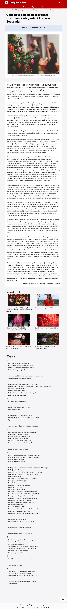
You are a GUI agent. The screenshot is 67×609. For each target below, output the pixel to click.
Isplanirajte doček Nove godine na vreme (21, 420)
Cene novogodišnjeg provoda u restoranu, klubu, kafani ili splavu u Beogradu (29, 18)
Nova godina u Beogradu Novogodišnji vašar (22, 496)
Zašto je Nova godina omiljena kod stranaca (22, 581)
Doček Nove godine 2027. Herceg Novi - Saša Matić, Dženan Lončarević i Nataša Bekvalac (19, 309)
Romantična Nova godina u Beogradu (20, 533)
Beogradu (53, 109)
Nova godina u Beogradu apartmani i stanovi (22, 491)
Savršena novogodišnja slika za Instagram (21, 540)
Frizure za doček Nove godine (17, 401)
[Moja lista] (63, 599)
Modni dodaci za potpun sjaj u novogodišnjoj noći (24, 455)
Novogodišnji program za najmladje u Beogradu (23, 513)
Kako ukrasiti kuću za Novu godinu (19, 436)
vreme (22, 276)
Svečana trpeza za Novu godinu (18, 553)
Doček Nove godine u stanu (17, 395)
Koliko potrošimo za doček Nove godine (21, 443)
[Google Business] (49, 607)
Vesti (59, 292)
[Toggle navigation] (59, 2)
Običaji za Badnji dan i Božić (17, 519)
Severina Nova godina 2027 (44, 308)
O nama (57, 284)
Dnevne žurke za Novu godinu (17, 391)
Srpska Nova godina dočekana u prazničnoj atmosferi (45, 347)
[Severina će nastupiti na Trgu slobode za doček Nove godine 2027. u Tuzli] (48, 300)
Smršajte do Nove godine (16, 544)
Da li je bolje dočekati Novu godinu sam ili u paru (23, 384)
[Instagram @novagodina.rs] (44, 607)
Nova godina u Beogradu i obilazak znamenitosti (23, 494)
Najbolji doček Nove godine (17, 470)
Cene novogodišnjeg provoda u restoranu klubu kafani (25, 376)
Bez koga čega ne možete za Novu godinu (21, 368)
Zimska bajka (12, 584)
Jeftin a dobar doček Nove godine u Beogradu (23, 426)
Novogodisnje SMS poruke (16, 507)
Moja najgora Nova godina (16, 461)
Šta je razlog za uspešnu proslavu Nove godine (23, 546)
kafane (14, 107)
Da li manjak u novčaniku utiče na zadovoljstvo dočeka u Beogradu (29, 386)
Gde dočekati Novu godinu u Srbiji (19, 407)
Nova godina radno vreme (16, 489)
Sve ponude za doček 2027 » (33, 28)
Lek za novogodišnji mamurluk (18, 449)
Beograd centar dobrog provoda (18, 363)
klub (33, 265)
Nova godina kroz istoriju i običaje (19, 485)
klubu (47, 85)
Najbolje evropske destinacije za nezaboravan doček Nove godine (29, 468)
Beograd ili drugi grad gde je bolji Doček (21, 365)
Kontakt (29, 607)
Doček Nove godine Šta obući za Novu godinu (23, 393)
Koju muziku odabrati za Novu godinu (20, 441)
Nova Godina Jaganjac (15, 483)
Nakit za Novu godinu (15, 476)
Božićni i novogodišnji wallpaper (18, 370)
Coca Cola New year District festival (19, 378)
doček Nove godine (44, 178)
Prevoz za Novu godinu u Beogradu (19, 527)
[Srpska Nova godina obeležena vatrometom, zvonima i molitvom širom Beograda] (48, 339)
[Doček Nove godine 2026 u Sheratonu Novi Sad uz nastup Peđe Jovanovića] (19, 339)
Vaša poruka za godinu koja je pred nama (21, 571)
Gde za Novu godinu (14, 409)
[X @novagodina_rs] (46, 607)
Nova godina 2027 (17, 2)
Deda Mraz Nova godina (16, 388)
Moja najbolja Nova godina (16, 459)
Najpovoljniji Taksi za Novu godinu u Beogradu (23, 474)
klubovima (53, 131)
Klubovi (9, 185)
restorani (21, 157)
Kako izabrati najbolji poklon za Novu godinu (22, 432)
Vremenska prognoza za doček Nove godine (22, 575)
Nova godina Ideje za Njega (17, 481)
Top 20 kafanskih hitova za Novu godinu (21, 559)
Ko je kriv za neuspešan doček (18, 438)
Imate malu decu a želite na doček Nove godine (23, 418)
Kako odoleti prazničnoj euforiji (18, 434)
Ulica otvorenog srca (15, 565)
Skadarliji (51, 224)
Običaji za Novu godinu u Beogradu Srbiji (21, 521)
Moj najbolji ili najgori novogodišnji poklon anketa (23, 457)
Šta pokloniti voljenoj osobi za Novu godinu (22, 548)
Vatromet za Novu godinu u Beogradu (20, 573)
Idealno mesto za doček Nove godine (20, 415)
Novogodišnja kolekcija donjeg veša (19, 500)
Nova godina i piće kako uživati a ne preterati (22, 478)
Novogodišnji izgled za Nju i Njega (19, 511)
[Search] (55, 2)
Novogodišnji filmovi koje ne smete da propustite (23, 509)
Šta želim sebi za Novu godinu (18, 550)
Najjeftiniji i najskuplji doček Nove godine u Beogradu (25, 472)
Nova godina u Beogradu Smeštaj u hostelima (23, 498)
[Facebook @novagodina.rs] (42, 607)
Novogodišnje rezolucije (16, 504)
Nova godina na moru (15, 487)
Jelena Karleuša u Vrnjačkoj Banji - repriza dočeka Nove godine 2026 (17, 329)
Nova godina (50, 284)
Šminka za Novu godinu (15, 542)
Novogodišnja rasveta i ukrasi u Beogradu (21, 502)
